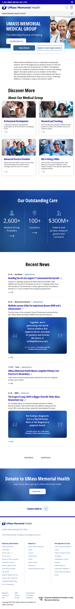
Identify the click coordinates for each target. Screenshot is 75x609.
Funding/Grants (38, 302)
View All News (28, 457)
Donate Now (39, 492)
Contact (30, 553)
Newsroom (31, 565)
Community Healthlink (61, 569)
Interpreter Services (8, 562)
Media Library (32, 562)
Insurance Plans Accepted (10, 559)
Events (30, 559)
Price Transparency (8, 584)
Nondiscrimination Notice (36, 569)
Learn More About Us (16, 41)
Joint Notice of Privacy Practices (30, 595)
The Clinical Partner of (21, 535)
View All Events (46, 457)
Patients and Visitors (10, 543)
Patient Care (25, 393)
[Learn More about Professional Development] (19, 132)
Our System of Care (62, 543)
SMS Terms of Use (17, 595)
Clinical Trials (7, 553)
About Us (31, 543)
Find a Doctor (24, 48)
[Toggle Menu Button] (72, 13)
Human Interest (30, 274)
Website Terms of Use (5, 595)
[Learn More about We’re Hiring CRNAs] (56, 171)
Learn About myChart (9, 569)
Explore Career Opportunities (49, 48)
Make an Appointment (9, 565)
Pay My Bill (5, 572)
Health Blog (9, 581)
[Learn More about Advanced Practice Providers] (19, 171)
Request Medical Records (10, 575)
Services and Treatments (10, 578)
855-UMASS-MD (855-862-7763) (15, 2)
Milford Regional (60, 565)
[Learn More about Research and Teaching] (56, 132)
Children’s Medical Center (62, 553)
